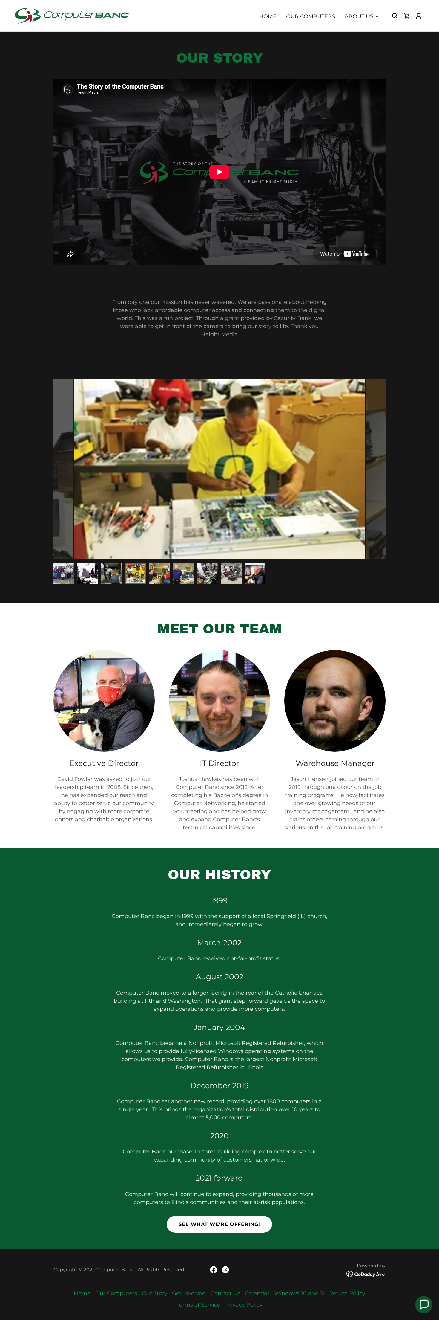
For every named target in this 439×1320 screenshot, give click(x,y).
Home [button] (82, 1293)
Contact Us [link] (225, 1293)
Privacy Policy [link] (244, 1304)
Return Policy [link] (347, 1293)
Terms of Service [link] (198, 1304)
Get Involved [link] (189, 1293)
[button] (362, 16)
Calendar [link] (257, 1293)
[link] (71, 15)
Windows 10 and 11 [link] (299, 1293)
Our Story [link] (154, 1293)
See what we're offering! (219, 1224)
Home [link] (268, 16)
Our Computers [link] (310, 16)
